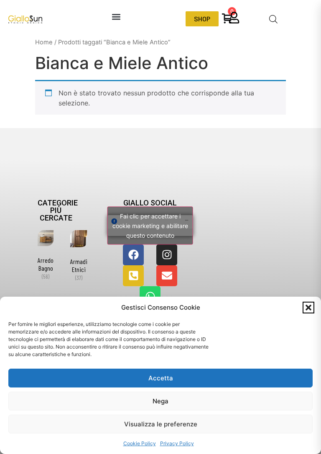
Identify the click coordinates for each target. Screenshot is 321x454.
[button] (308, 307)
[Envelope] (166, 275)
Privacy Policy (177, 443)
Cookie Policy (139, 443)
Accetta (160, 378)
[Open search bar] (273, 19)
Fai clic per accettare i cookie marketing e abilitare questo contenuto (150, 225)
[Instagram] (166, 254)
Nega (160, 401)
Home (44, 42)
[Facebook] (133, 254)
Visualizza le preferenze (160, 424)
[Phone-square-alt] (133, 275)
